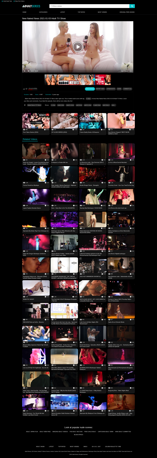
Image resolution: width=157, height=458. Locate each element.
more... (113, 105)
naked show (61, 105)
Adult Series (75, 454)
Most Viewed (102, 12)
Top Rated (81, 12)
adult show (79, 105)
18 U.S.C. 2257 (96, 446)
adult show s (106, 105)
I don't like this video (26, 89)
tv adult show (97, 105)
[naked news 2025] (78, 79)
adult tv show (87, 105)
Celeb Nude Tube (7, 1)
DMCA (85, 446)
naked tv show (70, 105)
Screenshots (111, 88)
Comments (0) (127, 88)
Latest (62, 12)
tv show (88, 98)
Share (119, 88)
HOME (24, 12)
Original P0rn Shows (127, 12)
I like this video (24, 89)
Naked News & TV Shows (34, 105)
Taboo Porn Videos (19, 1)
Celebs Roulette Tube (113, 446)
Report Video (100, 88)
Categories (43, 12)
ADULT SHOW (40, 446)
